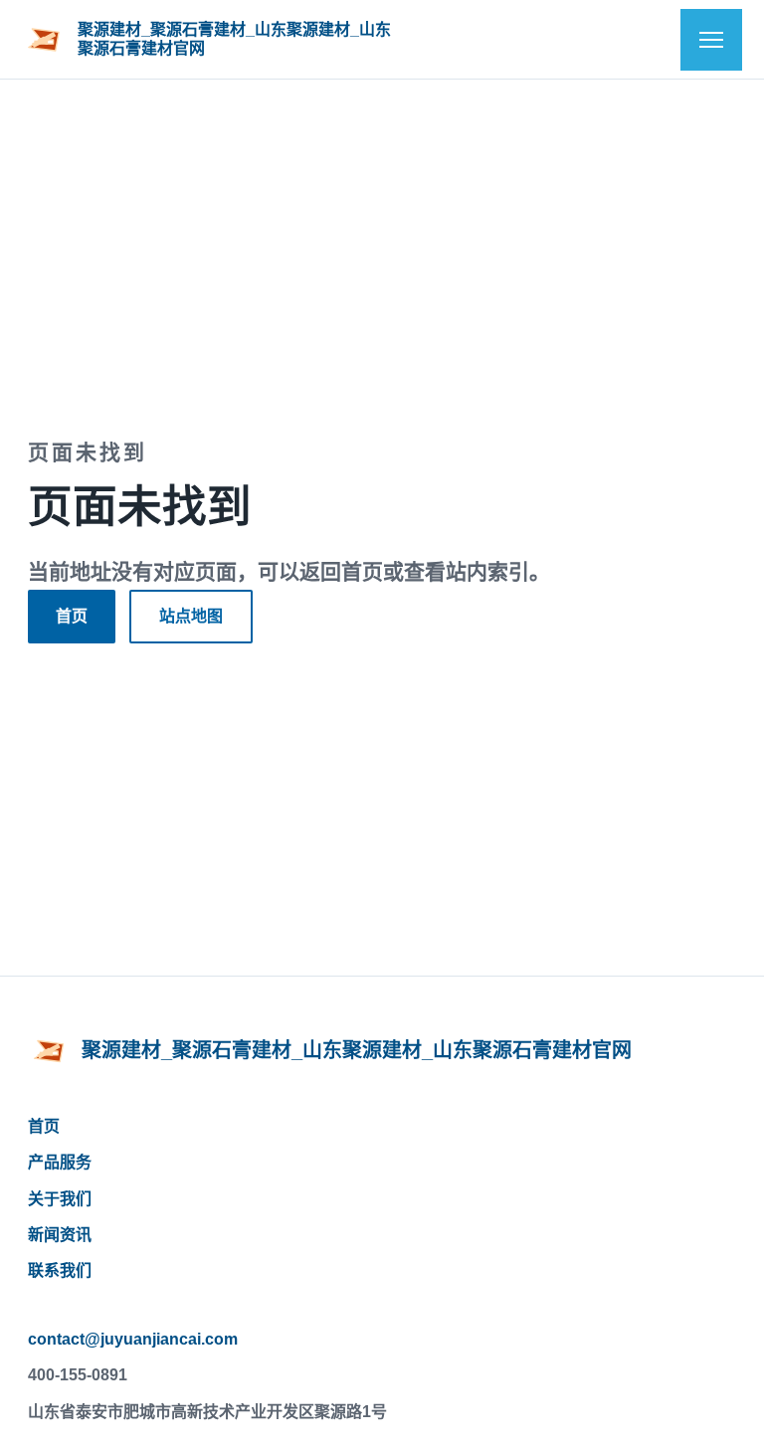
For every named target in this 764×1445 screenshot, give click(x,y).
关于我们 (60, 1198)
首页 (72, 616)
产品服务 (60, 1162)
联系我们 (60, 1270)
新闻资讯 (60, 1234)
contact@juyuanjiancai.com (133, 1339)
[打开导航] (711, 40)
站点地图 (191, 616)
